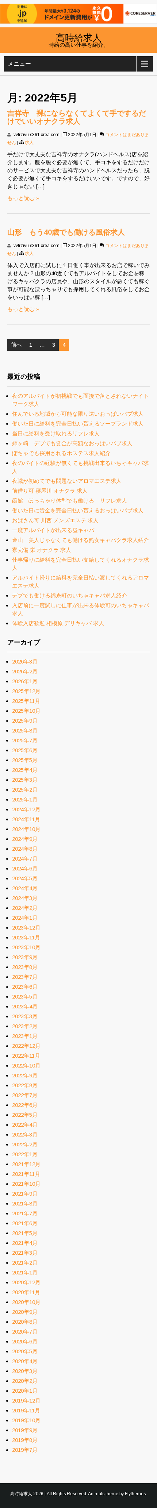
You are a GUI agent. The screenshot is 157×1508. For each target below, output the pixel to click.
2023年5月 (25, 996)
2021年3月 (25, 1253)
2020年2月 (25, 1381)
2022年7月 (25, 1095)
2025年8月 (25, 730)
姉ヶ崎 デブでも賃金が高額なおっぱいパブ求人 (72, 443)
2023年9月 (25, 957)
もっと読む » (23, 198)
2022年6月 (25, 1105)
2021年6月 (25, 1223)
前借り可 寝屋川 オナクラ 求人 (50, 491)
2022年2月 (25, 1144)
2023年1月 (25, 1036)
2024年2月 (25, 908)
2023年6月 (25, 987)
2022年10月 (26, 1065)
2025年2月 (25, 789)
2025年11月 (26, 701)
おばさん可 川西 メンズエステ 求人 (55, 520)
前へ (16, 345)
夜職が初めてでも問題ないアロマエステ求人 (67, 481)
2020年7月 (25, 1331)
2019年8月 (25, 1440)
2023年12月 (26, 927)
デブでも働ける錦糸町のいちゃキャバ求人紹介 (69, 595)
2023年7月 (25, 977)
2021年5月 (25, 1233)
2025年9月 (25, 721)
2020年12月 (26, 1282)
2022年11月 (26, 1056)
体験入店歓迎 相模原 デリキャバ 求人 (58, 623)
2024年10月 (26, 829)
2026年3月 (25, 661)
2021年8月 (25, 1203)
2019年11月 (26, 1410)
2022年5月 (25, 1115)
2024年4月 (25, 888)
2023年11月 (26, 937)
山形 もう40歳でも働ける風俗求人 (66, 232)
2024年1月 (25, 918)
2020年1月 (25, 1391)
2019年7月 (25, 1450)
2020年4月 (25, 1361)
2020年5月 (25, 1351)
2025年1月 (25, 799)
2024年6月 (25, 868)
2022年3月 (25, 1134)
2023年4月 (25, 1006)
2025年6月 (25, 750)
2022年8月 (25, 1085)
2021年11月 (26, 1174)
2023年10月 (26, 947)
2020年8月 (25, 1322)
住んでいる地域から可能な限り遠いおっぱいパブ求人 (77, 414)
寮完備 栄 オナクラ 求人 (41, 550)
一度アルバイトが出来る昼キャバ (53, 530)
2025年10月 (26, 711)
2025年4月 (25, 770)
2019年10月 (26, 1420)
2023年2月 (25, 1026)
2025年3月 (25, 780)
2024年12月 (26, 809)
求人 (29, 142)
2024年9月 (25, 839)
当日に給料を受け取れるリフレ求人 (56, 433)
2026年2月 (25, 671)
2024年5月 (25, 878)
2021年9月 (25, 1193)
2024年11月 (26, 819)
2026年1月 (25, 681)
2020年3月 (25, 1371)
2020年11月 (26, 1292)
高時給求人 (79, 36)
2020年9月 (25, 1312)
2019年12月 (26, 1400)
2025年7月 (25, 740)
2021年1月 (25, 1272)
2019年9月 (25, 1430)
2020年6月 (25, 1341)
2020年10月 (26, 1302)
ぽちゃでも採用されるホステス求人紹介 (61, 453)
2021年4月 (25, 1243)
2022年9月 (25, 1075)
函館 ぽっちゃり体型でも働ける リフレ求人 (69, 500)
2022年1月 (25, 1154)
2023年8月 (25, 967)
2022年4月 (25, 1125)
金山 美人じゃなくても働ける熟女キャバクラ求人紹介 (80, 540)
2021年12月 (26, 1164)
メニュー (19, 64)
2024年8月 (25, 849)
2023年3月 (25, 1016)
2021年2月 (25, 1262)
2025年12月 (26, 691)
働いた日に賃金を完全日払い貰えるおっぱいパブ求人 (77, 510)
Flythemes (135, 1493)
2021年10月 (26, 1184)
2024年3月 (25, 898)
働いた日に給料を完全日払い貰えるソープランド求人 (77, 423)
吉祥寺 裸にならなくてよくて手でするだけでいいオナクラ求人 (76, 117)
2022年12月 (26, 1046)
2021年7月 (25, 1213)
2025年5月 (25, 760)
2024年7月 (25, 858)
